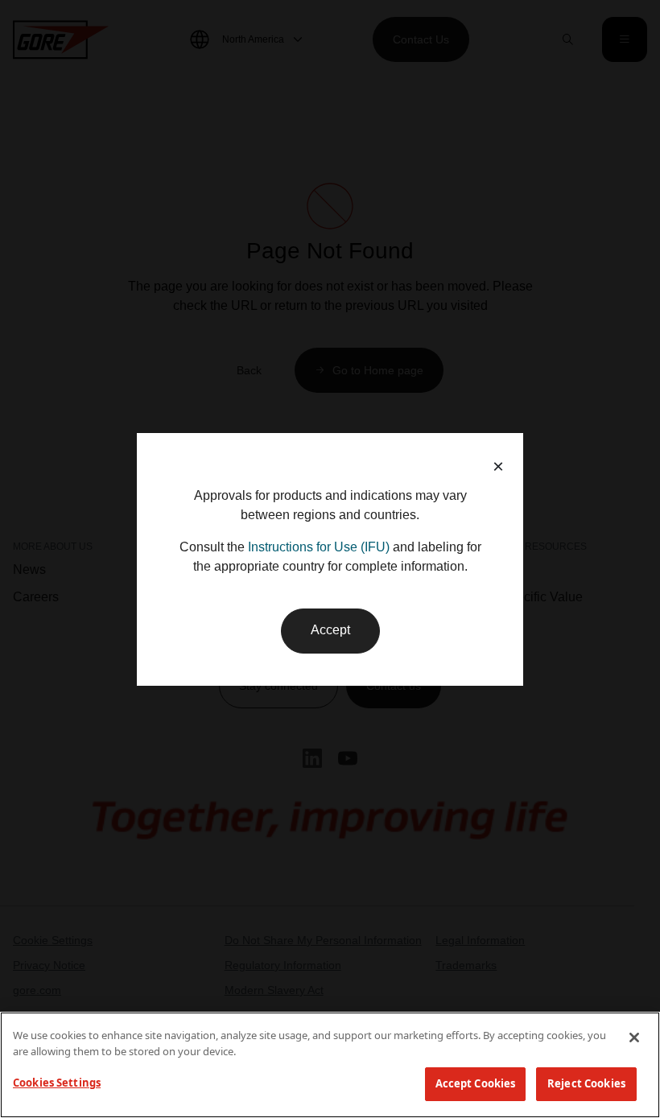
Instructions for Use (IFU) (319, 547)
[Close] (634, 1037)
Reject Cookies (586, 1083)
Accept (330, 630)
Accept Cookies (475, 1083)
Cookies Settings (57, 1082)
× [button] (498, 466)
